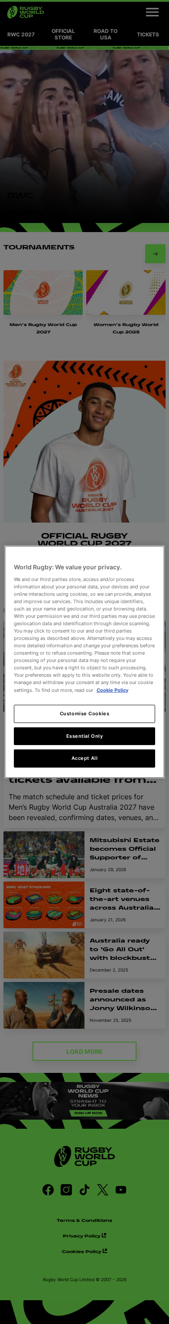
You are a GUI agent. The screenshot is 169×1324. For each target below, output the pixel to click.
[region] (84, 662)
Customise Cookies (85, 713)
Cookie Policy (112, 690)
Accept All (85, 758)
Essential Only (84, 736)
